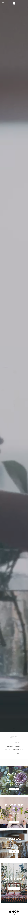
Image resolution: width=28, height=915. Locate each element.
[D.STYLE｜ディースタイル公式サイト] (14, 3)
